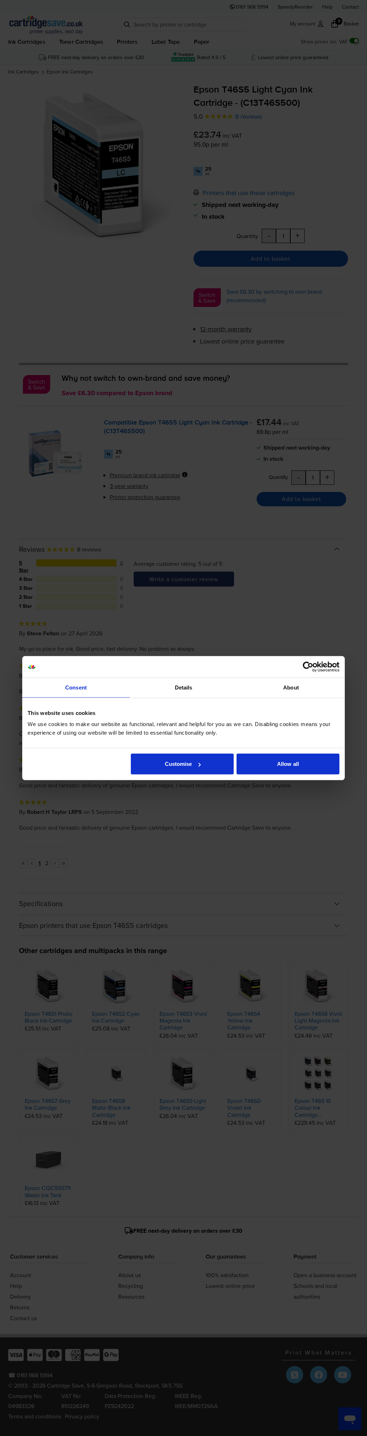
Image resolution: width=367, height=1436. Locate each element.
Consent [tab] (76, 687)
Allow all (288, 764)
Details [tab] (183, 687)
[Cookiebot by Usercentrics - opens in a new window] (308, 666)
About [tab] (291, 687)
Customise (178, 764)
